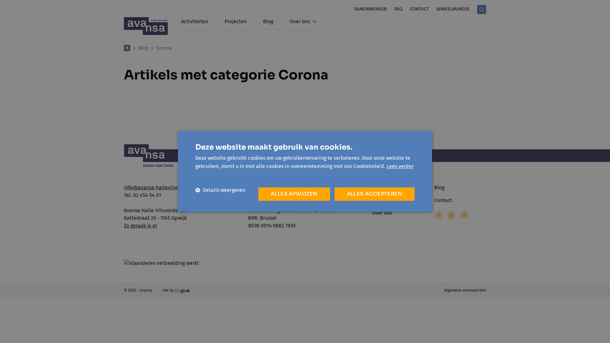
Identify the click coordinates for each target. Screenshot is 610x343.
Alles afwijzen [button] (294, 194)
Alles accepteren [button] (374, 194)
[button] (220, 190)
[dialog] (305, 171)
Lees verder (400, 166)
